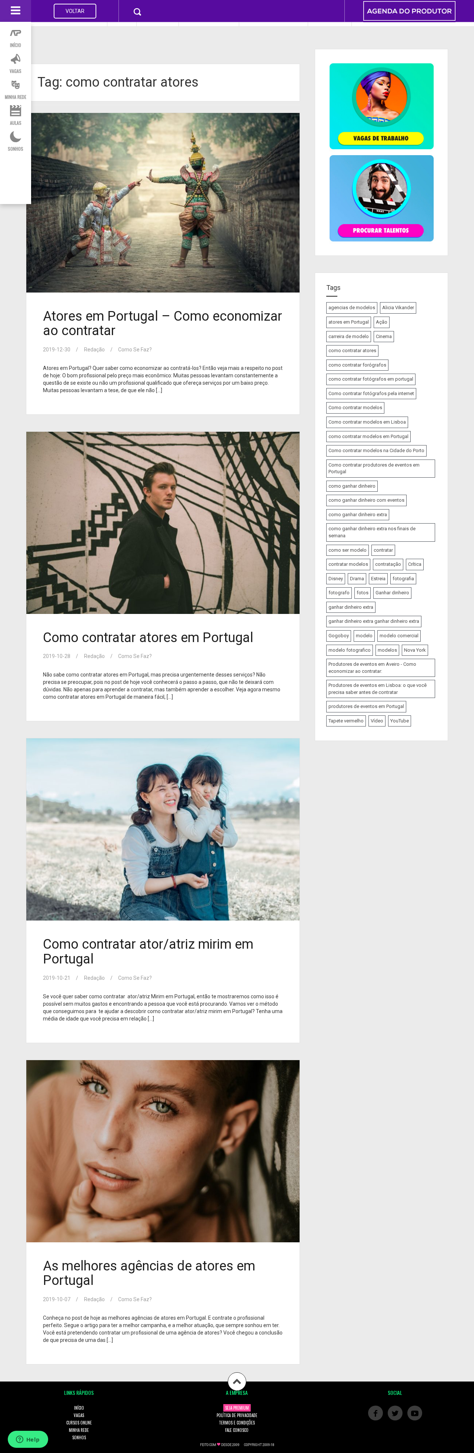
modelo (364, 635)
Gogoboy (338, 635)
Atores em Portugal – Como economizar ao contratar (162, 323)
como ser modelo (347, 550)
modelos (387, 650)
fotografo (339, 592)
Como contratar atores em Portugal (148, 637)
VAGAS (79, 1415)
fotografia (403, 578)
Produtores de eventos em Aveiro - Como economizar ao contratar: (372, 667)
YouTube (399, 721)
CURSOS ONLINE (79, 1423)
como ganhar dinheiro (351, 486)
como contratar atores (352, 350)
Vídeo (377, 721)
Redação (94, 350)
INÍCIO (79, 1408)
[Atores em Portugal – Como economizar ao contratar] (162, 203)
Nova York (415, 650)
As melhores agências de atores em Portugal (149, 1273)
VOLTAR (75, 11)
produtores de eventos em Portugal (366, 706)
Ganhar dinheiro (392, 592)
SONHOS (79, 1437)
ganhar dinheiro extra (350, 607)
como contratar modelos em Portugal (368, 436)
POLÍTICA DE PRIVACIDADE (237, 1415)
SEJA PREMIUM (237, 1408)
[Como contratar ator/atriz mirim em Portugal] (162, 830)
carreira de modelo (348, 336)
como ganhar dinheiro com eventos (366, 500)
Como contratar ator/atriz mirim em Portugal (148, 951)
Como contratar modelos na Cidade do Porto (376, 450)
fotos (362, 592)
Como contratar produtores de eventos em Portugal (374, 468)
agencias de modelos (351, 307)
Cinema (384, 336)
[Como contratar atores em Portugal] (162, 523)
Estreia (378, 578)
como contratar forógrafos (357, 365)
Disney (335, 578)
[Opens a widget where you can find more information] (27, 1440)
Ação (381, 322)
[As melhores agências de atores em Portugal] (162, 1151)
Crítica (414, 564)
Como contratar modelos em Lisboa (367, 422)
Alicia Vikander (398, 307)
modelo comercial (399, 635)
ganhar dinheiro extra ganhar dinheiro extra (373, 621)
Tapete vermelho (346, 721)
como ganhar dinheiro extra (357, 514)
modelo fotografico (349, 650)
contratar (383, 550)
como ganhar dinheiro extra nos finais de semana (371, 532)
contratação (388, 564)
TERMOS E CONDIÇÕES (237, 1423)
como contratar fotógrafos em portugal (370, 379)
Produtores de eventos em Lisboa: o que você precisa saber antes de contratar (377, 688)
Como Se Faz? (135, 350)
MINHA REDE (79, 1430)
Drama (357, 578)
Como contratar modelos (355, 407)
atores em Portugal (348, 322)
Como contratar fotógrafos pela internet (371, 393)
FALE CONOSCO (236, 1430)
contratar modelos (348, 564)
